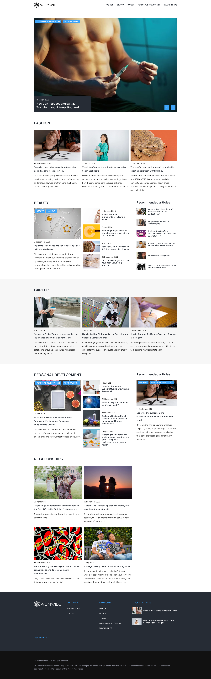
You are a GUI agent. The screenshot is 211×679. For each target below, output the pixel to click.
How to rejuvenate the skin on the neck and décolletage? (158, 621)
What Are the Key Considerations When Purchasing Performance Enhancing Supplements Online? (53, 421)
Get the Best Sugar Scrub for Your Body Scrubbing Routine (115, 263)
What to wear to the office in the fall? (160, 611)
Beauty (120, 5)
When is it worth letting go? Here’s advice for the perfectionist (160, 211)
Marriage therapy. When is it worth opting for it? (107, 566)
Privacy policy (73, 609)
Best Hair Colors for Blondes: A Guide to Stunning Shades (116, 248)
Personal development (149, 5)
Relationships (170, 5)
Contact (71, 613)
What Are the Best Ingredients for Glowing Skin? (113, 217)
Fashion (109, 5)
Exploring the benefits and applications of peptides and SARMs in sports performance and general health (115, 439)
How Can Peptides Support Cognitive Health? (115, 403)
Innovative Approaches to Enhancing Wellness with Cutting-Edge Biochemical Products (61, 103)
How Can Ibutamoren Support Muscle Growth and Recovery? (115, 389)
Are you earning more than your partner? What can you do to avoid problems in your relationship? (56, 570)
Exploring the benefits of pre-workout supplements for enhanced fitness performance (114, 420)
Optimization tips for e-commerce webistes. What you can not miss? (162, 233)
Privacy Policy (73, 669)
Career (130, 5)
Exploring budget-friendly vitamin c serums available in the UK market (115, 233)
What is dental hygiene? (159, 255)
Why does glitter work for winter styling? (159, 222)
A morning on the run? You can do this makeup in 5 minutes (161, 244)
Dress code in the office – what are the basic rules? (162, 266)
